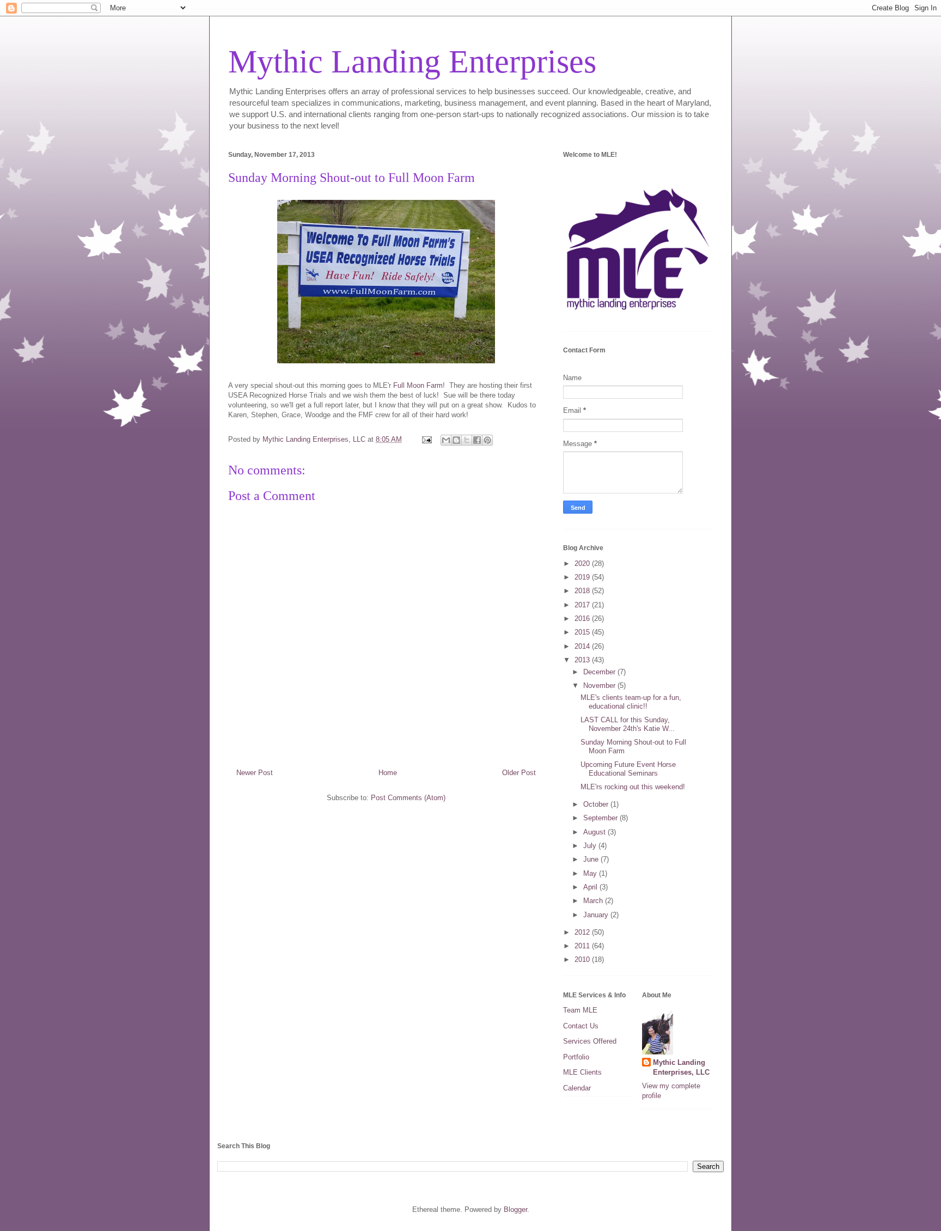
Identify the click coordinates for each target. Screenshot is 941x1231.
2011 (583, 946)
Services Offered (589, 1041)
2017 (583, 605)
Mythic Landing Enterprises (412, 62)
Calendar (577, 1088)
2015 (583, 632)
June (592, 859)
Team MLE (580, 1010)
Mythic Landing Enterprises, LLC (681, 1067)
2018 (583, 591)
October (596, 804)
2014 (583, 646)
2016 (583, 618)
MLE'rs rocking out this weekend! (633, 787)
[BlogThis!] (456, 440)
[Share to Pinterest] (487, 440)
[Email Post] (426, 439)
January (596, 915)
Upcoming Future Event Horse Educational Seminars (628, 768)
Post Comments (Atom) (408, 798)
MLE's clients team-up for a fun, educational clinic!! (631, 701)
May (591, 873)
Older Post (519, 773)
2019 (583, 577)
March (594, 901)
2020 (583, 563)
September (601, 818)
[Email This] (446, 440)
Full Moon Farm (418, 385)
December (600, 672)
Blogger (515, 1209)
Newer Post (254, 773)
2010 (583, 959)
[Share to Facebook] (477, 440)
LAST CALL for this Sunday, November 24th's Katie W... (628, 724)
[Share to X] (466, 440)
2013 (583, 660)
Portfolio (576, 1057)
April (591, 887)
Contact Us (580, 1026)
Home (387, 773)
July (590, 846)
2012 (583, 932)
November (600, 685)
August (595, 832)
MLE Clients (582, 1072)
